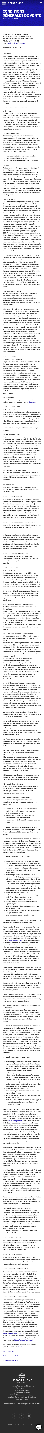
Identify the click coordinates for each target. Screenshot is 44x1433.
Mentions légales (9, 1351)
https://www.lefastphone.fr (23, 1340)
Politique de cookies (10, 1360)
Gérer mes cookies (22, 1399)
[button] (41, 3)
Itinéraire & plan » (23, 1390)
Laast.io (37, 1403)
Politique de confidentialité (13, 1356)
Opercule (32, 402)
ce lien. (20, 1347)
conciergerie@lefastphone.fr (17, 43)
